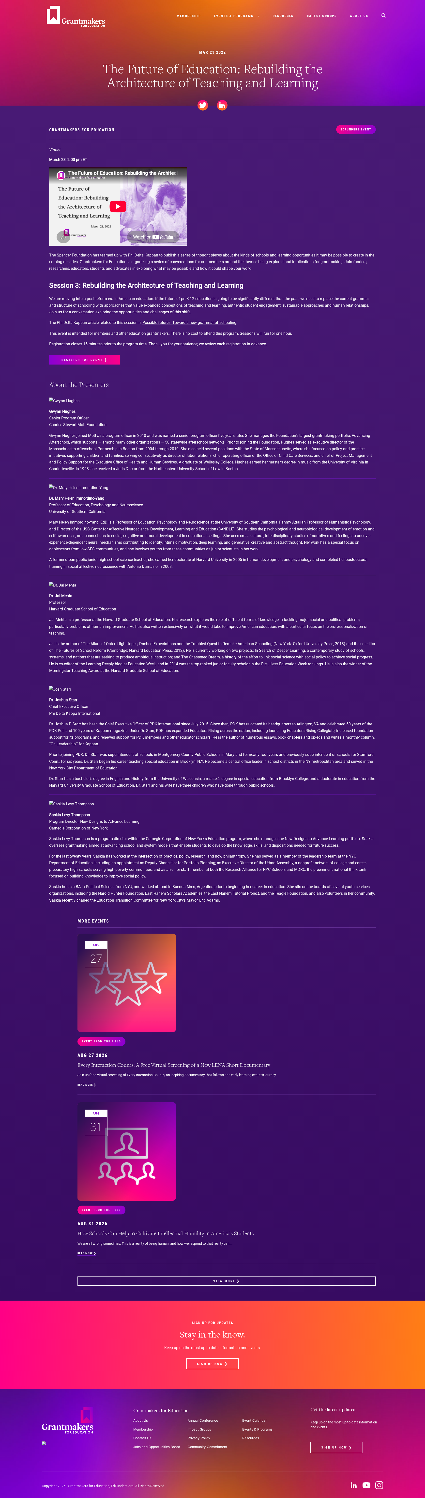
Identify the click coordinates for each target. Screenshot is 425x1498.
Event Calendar (254, 1420)
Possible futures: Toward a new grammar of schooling (189, 322)
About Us (359, 16)
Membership (189, 16)
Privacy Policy (199, 1438)
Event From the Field (101, 1041)
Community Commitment (207, 1447)
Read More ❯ (86, 1084)
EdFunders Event (356, 129)
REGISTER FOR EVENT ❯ (84, 360)
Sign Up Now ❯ (212, 1364)
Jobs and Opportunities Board (156, 1447)
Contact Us (142, 1438)
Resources (283, 16)
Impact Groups (322, 16)
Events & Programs (234, 16)
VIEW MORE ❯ (226, 1281)
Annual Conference (203, 1420)
